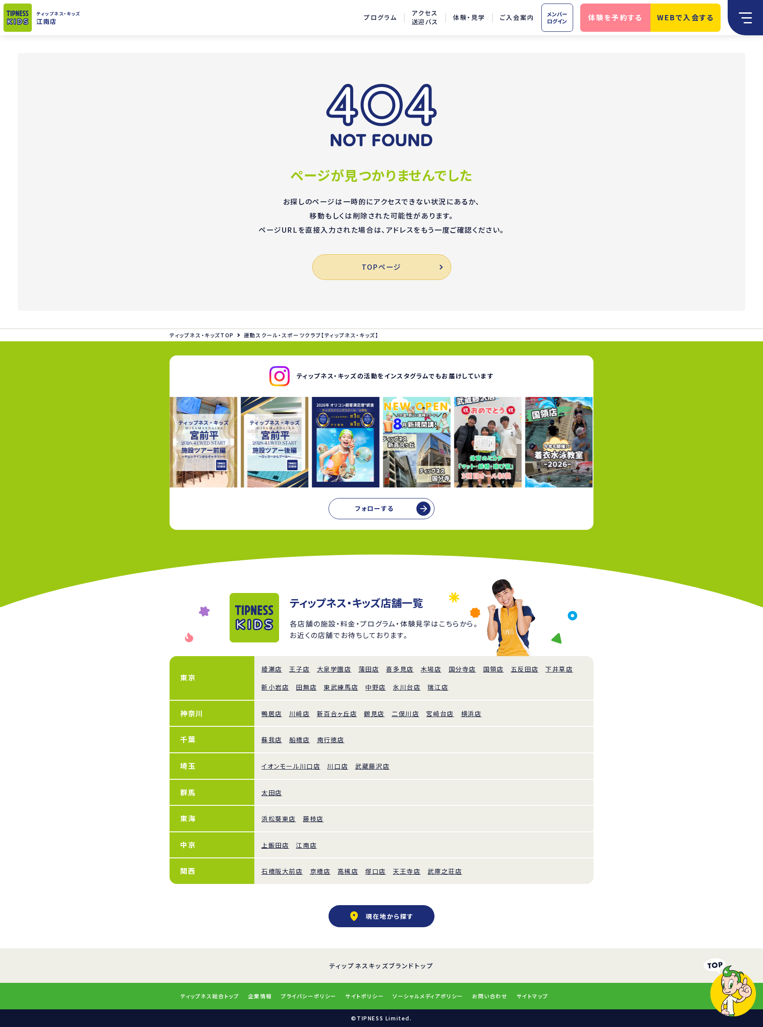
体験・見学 (469, 17)
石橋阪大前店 (282, 871)
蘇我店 (271, 739)
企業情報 (260, 996)
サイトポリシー (364, 996)
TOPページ (381, 266)
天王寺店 (406, 871)
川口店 (337, 766)
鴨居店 (271, 713)
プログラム (380, 17)
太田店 (271, 792)
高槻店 (347, 871)
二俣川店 (405, 713)
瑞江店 (437, 687)
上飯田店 (275, 845)
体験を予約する (615, 17)
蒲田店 (369, 669)
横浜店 (471, 713)
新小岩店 (275, 687)
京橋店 (320, 871)
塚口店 (375, 871)
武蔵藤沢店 (372, 766)
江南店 (306, 845)
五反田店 (524, 669)
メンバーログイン (557, 17)
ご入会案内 (517, 17)
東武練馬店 (341, 687)
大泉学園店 (334, 669)
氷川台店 (406, 687)
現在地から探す (390, 916)
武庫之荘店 (444, 871)
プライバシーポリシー (308, 996)
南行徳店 (330, 739)
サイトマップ (532, 996)
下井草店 (559, 669)
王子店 (299, 669)
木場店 (431, 669)
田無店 (306, 687)
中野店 (375, 687)
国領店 (493, 669)
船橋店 (299, 739)
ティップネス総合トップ (210, 996)
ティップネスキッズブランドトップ (381, 965)
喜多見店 (399, 669)
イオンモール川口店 (290, 766)
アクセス (425, 18)
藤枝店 (313, 818)
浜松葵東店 (278, 818)
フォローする (374, 508)
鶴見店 (374, 713)
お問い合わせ (490, 996)
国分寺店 (462, 669)
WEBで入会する (685, 17)
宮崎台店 (439, 713)
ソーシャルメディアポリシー (428, 996)
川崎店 (299, 713)
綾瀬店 (271, 669)
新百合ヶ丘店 (337, 713)
